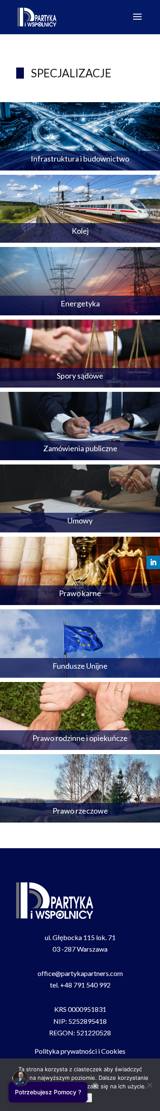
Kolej (80, 230)
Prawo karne (80, 593)
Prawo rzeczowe (80, 810)
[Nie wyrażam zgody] (149, 1085)
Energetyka (80, 303)
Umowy (80, 520)
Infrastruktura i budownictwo (80, 158)
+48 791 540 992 (85, 985)
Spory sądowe (80, 375)
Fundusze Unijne (80, 665)
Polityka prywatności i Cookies (80, 1051)
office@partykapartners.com (80, 973)
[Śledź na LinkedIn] (153, 562)
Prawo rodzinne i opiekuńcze (80, 738)
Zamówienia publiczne (80, 448)
